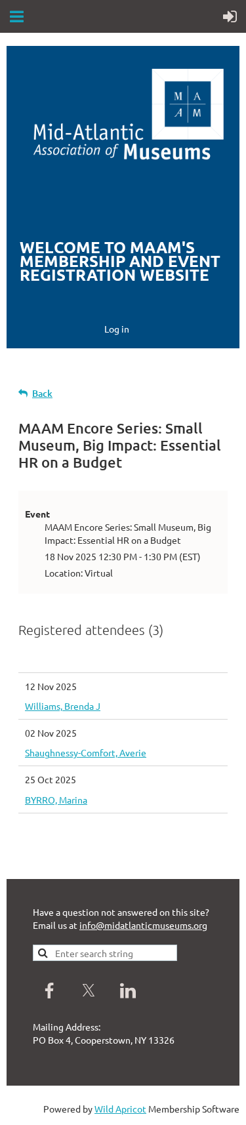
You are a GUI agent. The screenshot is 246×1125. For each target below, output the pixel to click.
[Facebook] (49, 990)
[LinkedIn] (128, 990)
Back (42, 393)
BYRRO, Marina (56, 800)
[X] (88, 990)
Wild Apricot (120, 1109)
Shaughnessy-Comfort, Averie (85, 752)
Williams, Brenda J (62, 706)
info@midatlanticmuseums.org (143, 925)
